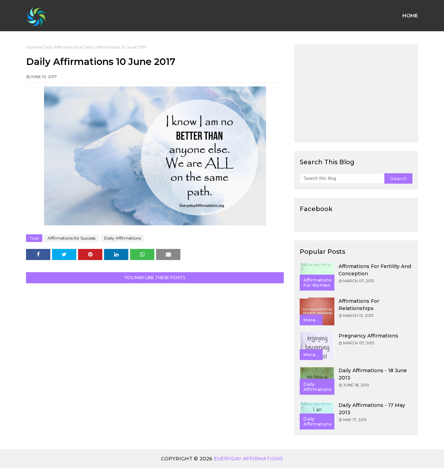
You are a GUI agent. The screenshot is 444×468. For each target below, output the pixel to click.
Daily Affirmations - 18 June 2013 (373, 374)
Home (32, 47)
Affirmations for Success (71, 238)
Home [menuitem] (410, 15)
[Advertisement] (356, 93)
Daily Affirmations (60, 47)
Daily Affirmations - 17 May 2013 (372, 409)
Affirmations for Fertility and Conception (375, 270)
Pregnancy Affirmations (368, 336)
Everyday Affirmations (248, 459)
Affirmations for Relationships (359, 304)
